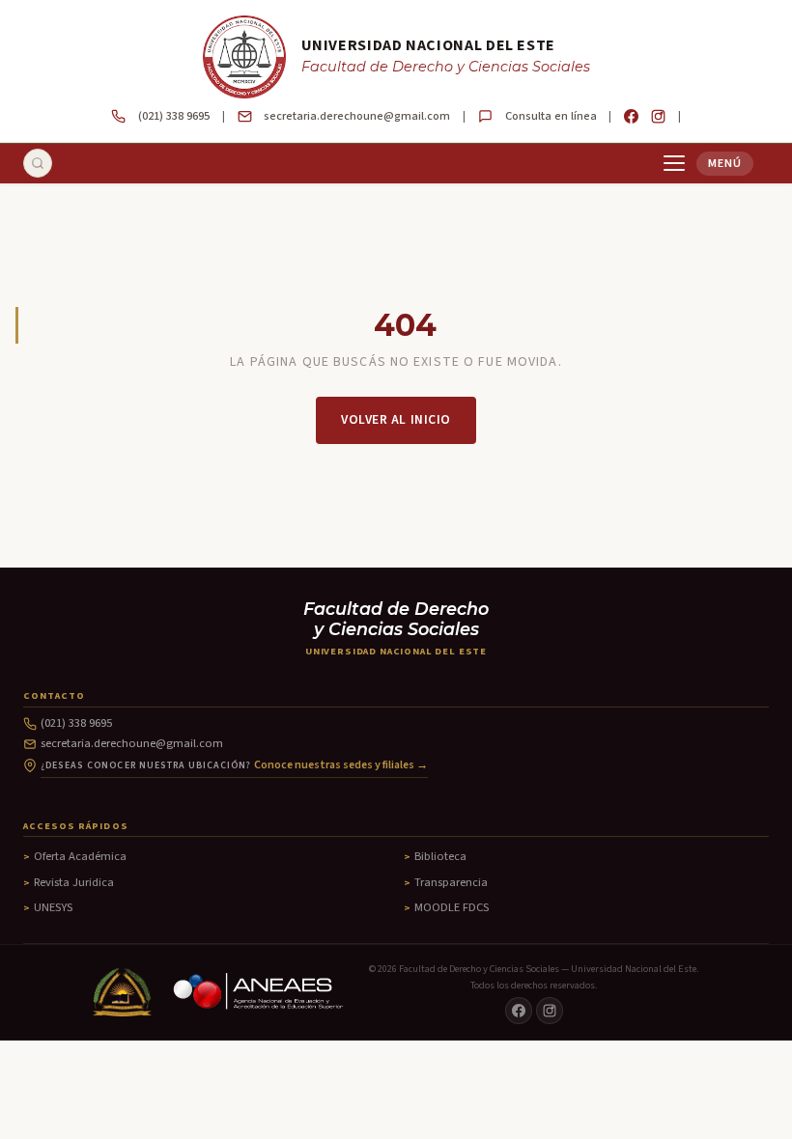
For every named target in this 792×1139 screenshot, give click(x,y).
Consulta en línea (551, 116)
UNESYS (53, 907)
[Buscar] (37, 163)
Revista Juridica (74, 882)
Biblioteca (440, 856)
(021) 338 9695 (174, 116)
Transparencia (451, 882)
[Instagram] (658, 116)
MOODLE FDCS (451, 907)
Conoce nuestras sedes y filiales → (341, 765)
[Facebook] (631, 116)
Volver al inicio (396, 419)
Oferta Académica (80, 856)
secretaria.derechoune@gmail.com (357, 116)
